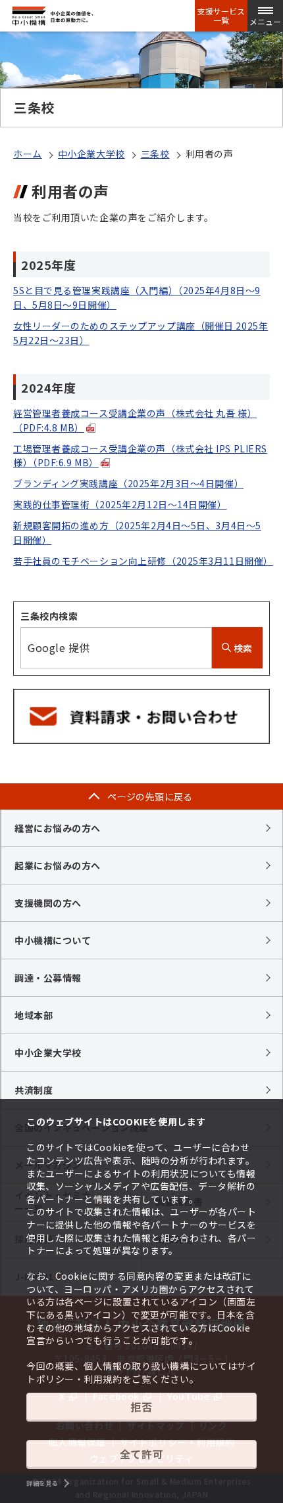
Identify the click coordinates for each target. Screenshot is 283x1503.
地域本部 (33, 1015)
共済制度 (33, 1090)
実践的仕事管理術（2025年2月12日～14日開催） (120, 504)
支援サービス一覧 (221, 15)
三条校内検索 (49, 616)
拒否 (141, 1406)
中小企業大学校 (91, 153)
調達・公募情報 (48, 977)
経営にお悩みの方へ (57, 828)
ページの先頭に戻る (150, 796)
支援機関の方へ (48, 902)
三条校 (155, 153)
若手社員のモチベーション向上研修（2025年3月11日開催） (143, 560)
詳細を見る (42, 1483)
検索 (242, 648)
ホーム (27, 153)
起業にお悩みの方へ (57, 865)
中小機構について (52, 940)
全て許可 (141, 1454)
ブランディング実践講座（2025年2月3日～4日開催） (128, 483)
